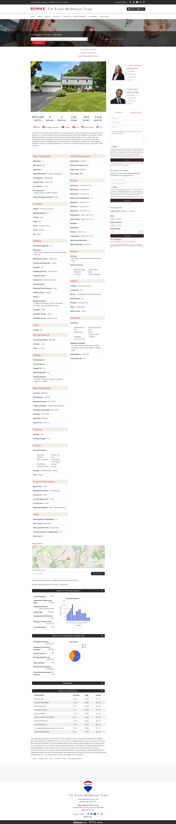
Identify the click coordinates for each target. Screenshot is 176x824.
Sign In (141, 9)
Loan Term (114, 211)
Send (127, 160)
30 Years (123, 211)
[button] (38, 42)
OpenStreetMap (95, 567)
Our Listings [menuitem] (92, 16)
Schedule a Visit (135, 113)
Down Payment (116, 222)
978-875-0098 (133, 92)
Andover (58, 759)
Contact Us (118, 113)
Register (133, 9)
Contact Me (131, 77)
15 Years (132, 211)
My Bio (129, 80)
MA (46, 759)
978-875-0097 (133, 68)
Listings (40, 759)
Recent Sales (131, 74)
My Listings (131, 71)
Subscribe (127, 200)
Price (112, 216)
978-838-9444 (98, 808)
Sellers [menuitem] (39, 16)
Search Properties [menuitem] (79, 16)
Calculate (127, 236)
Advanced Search (116, 39)
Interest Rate (115, 229)
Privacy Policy (139, 156)
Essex (51, 759)
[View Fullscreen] (34, 554)
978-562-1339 (88, 808)
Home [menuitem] (33, 16)
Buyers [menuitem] (47, 16)
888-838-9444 (56, 2)
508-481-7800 (77, 808)
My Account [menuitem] (104, 16)
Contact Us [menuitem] (67, 16)
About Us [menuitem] (56, 16)
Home (34, 759)
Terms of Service (120, 165)
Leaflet (87, 567)
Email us (65, 2)
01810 (65, 759)
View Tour (46, 423)
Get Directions (98, 574)
